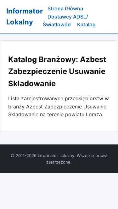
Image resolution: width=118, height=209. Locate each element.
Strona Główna (65, 8)
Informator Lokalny (24, 16)
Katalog (86, 24)
